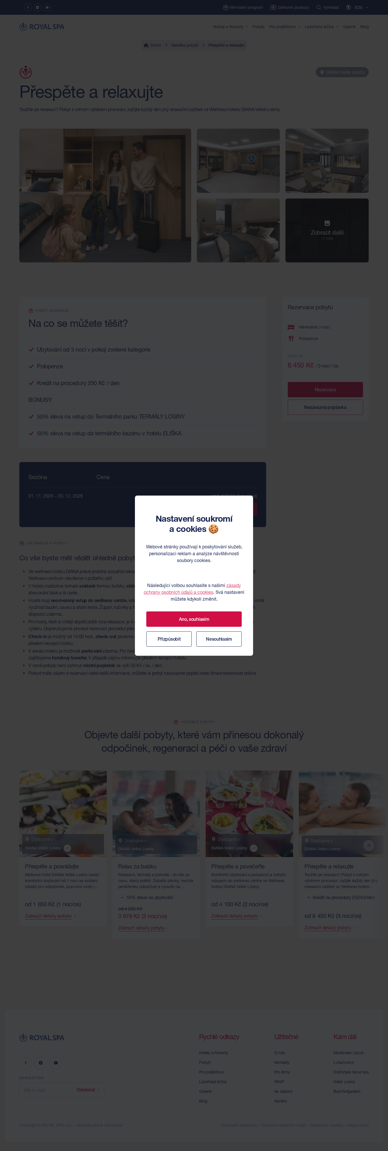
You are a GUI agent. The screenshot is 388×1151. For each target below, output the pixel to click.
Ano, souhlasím (194, 619)
